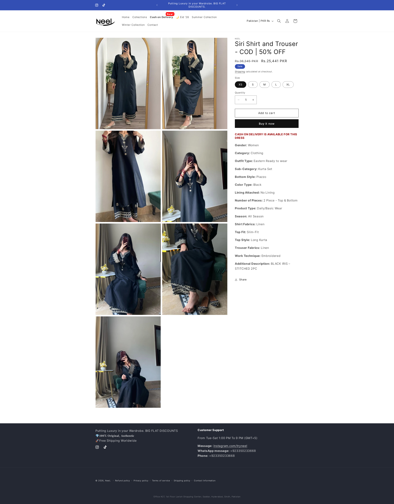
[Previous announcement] (157, 5)
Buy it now (267, 123)
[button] (279, 21)
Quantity (240, 92)
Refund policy (122, 480)
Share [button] (243, 279)
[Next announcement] (237, 5)
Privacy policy (141, 480)
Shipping (240, 71)
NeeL (108, 480)
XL (288, 84)
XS (240, 84)
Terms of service (161, 480)
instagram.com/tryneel (230, 446)
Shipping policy (182, 480)
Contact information (205, 480)
